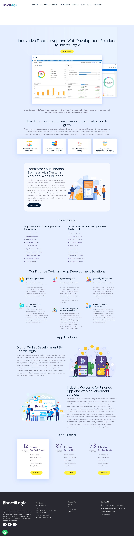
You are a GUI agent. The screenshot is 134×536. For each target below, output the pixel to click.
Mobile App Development (44, 517)
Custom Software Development (46, 510)
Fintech (70, 507)
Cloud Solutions (41, 512)
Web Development (42, 505)
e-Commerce (72, 509)
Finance (70, 511)
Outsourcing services (43, 515)
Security (70, 504)
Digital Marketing (41, 508)
